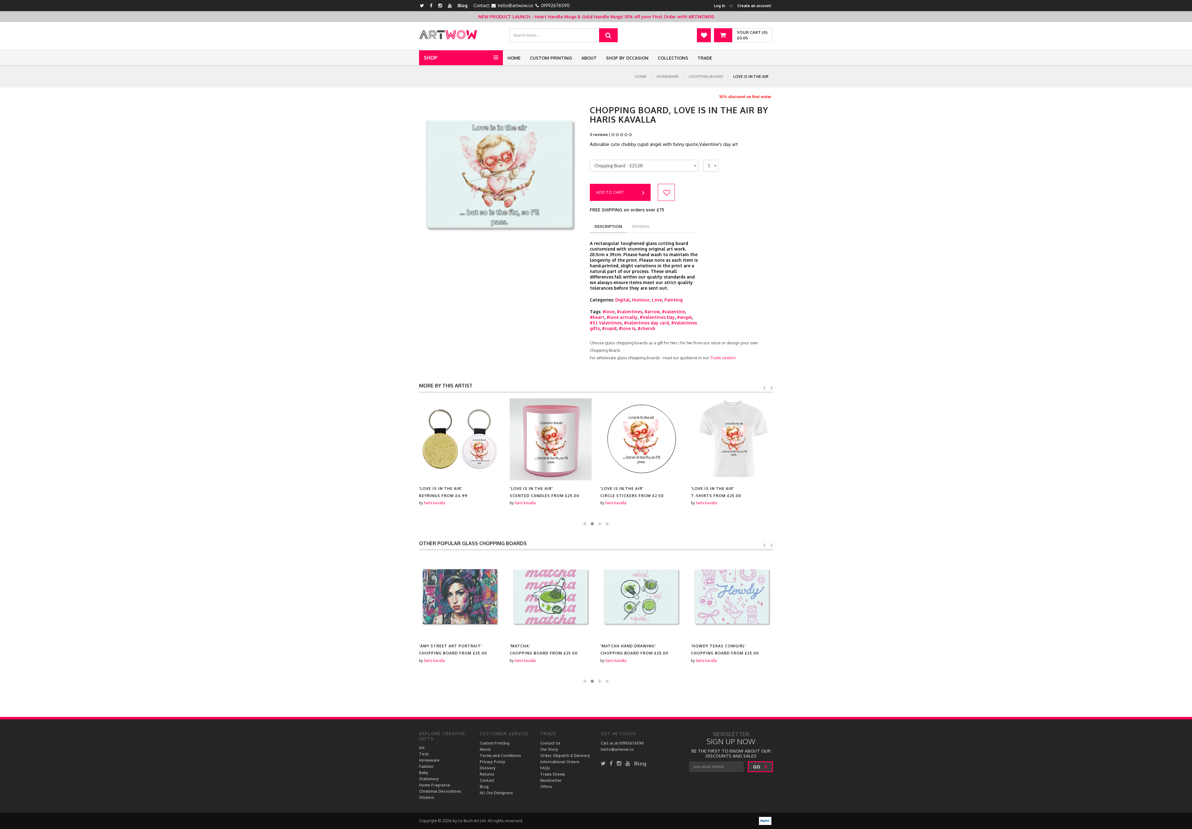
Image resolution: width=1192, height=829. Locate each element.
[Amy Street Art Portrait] (460, 597)
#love (609, 311)
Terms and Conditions (500, 755)
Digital (622, 299)
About (589, 58)
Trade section (723, 357)
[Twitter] (422, 5)
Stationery (429, 779)
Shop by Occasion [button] (627, 58)
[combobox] (644, 166)
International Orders (559, 761)
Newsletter (551, 780)
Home (514, 58)
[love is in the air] (460, 439)
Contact (487, 780)
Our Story (549, 749)
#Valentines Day (657, 317)
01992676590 (555, 5)
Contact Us (550, 743)
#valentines (629, 311)
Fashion (426, 766)
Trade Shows (552, 774)
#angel (684, 317)
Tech (424, 754)
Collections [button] (673, 58)
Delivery (488, 768)
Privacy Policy (492, 761)
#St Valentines (606, 322)
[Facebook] (431, 5)
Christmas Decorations (440, 791)
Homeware (668, 76)
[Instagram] (440, 5)
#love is (627, 328)
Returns (487, 774)
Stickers (426, 797)
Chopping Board (706, 76)
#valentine (673, 311)
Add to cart (610, 192)
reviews (640, 226)
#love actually (622, 317)
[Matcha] (551, 597)
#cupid (609, 328)
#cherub (646, 328)
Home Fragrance (434, 785)
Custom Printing (551, 58)
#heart (597, 317)
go (757, 766)
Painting (673, 299)
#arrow (652, 311)
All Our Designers (496, 792)
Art (422, 747)
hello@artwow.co (515, 5)
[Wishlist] (704, 35)
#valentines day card (646, 322)
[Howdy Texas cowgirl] (732, 597)
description (608, 226)
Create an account (754, 5)
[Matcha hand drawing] (641, 597)
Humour (641, 299)
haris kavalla (434, 503)
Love (657, 299)
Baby (423, 772)
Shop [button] (430, 58)
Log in (719, 5)
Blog (462, 5)
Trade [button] (705, 58)
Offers (546, 786)
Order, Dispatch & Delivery (565, 755)
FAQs (545, 768)
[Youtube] (450, 5)
